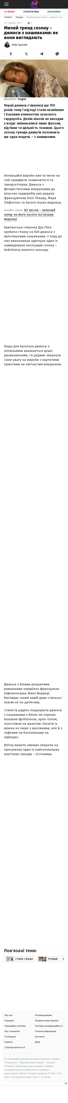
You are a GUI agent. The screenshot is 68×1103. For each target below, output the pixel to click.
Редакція (9, 1020)
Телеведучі (10, 1036)
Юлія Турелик (19, 44)
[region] (34, 1094)
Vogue (22, 99)
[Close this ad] (65, 1083)
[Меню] (6, 4)
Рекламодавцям (43, 1015)
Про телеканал (12, 1031)
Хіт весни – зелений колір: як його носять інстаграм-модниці (29, 214)
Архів (37, 1042)
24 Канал (9, 11)
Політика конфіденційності (49, 1026)
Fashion (8, 17)
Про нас (8, 1015)
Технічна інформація (45, 1031)
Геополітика (31, 11)
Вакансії (8, 1042)
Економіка (54, 11)
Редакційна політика (15, 1026)
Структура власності (14, 1047)
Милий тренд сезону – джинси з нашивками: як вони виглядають (45, 17)
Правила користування (46, 1020)
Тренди (20, 17)
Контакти (39, 1036)
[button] (11, 54)
